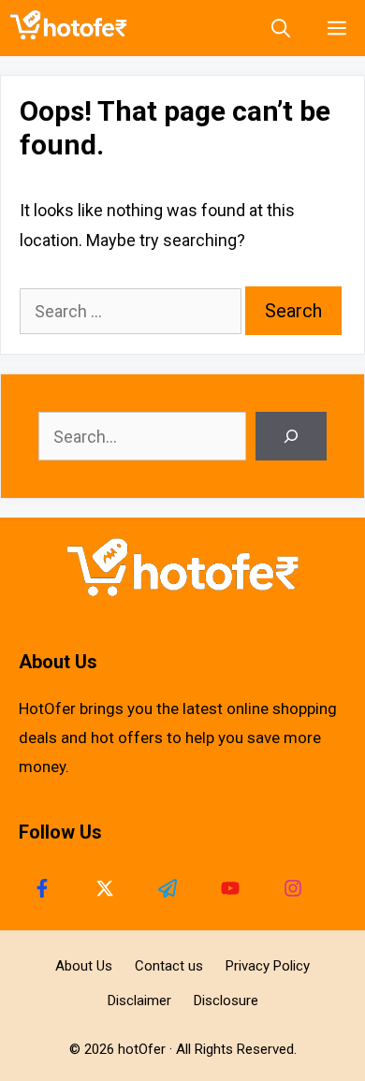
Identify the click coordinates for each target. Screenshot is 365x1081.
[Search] (291, 436)
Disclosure (226, 1000)
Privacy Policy (268, 965)
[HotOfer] (73, 28)
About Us (83, 965)
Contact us (169, 965)
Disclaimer (139, 1000)
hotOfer (142, 1049)
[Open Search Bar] (281, 28)
